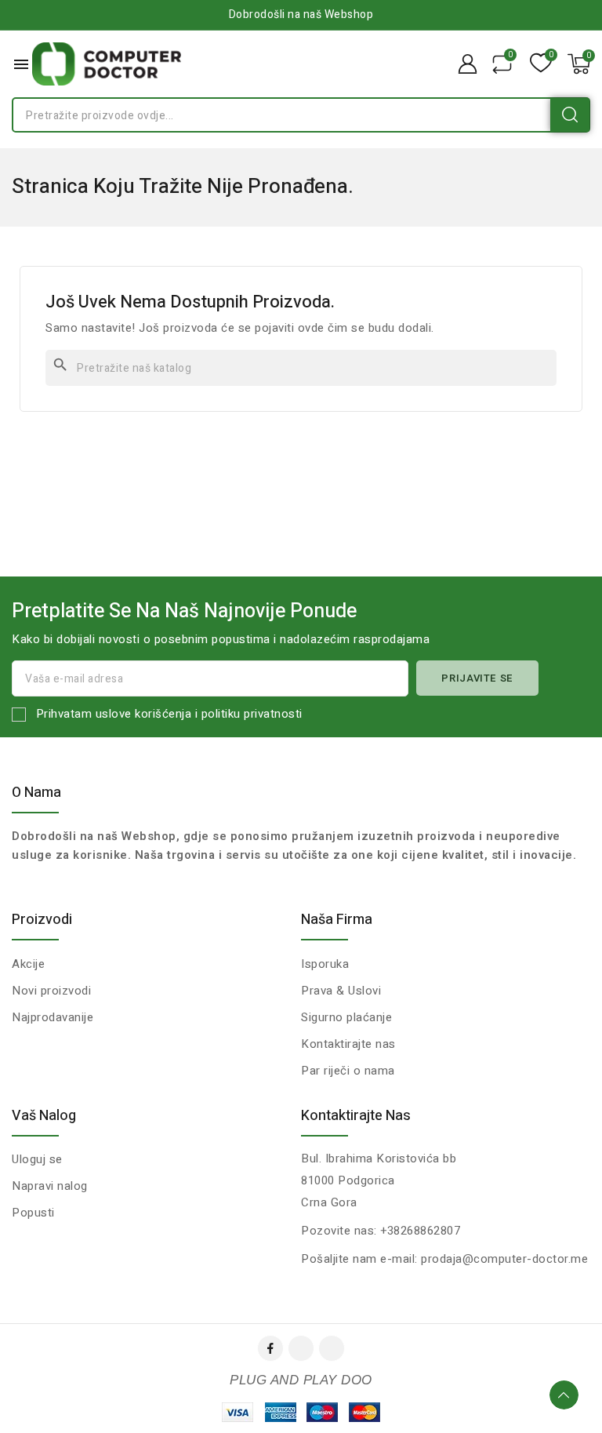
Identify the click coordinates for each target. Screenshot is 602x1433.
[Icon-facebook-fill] (270, 1348)
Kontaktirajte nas (356, 1115)
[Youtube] (301, 1348)
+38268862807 (420, 1230)
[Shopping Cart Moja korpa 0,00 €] (579, 64)
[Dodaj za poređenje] (502, 64)
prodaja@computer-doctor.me (504, 1259)
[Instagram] (331, 1348)
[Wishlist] (541, 64)
